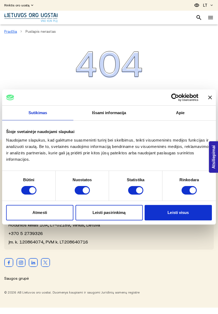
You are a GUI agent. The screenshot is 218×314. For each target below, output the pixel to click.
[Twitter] (45, 262)
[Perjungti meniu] (210, 17)
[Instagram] (21, 262)
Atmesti (39, 212)
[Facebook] (8, 262)
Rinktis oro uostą (17, 5)
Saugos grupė (16, 278)
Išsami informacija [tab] (109, 112)
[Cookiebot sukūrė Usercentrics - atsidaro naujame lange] (175, 97)
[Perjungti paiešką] (199, 17)
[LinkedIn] (33, 262)
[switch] (82, 190)
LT (205, 5)
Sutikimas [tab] (37, 112)
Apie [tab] (180, 112)
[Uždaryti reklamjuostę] (210, 97)
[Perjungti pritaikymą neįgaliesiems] (196, 5)
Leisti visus (178, 212)
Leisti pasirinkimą (109, 212)
